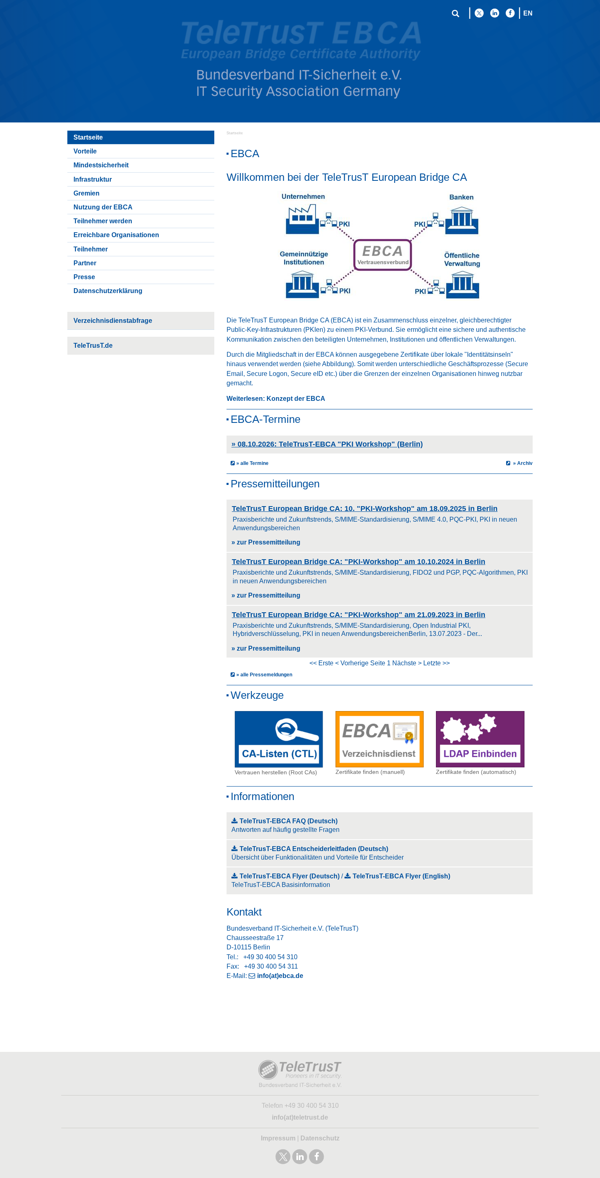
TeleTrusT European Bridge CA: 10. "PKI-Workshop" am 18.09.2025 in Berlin (365, 509)
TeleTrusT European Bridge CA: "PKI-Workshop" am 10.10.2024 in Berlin (358, 562)
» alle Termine (252, 463)
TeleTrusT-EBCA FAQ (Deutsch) (289, 821)
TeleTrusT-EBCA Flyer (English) (401, 876)
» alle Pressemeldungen (264, 675)
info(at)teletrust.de (300, 1117)
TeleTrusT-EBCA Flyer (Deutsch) (290, 876)
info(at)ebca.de (280, 975)
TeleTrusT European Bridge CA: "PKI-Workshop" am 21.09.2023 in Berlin (358, 615)
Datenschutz (320, 1138)
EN (528, 13)
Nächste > (407, 663)
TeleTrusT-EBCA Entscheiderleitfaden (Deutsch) (314, 848)
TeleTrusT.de (93, 345)
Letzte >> (436, 663)
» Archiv (522, 463)
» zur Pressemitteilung (265, 542)
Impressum (278, 1138)
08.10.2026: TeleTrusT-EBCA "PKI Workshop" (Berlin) (327, 444)
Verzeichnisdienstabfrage (112, 320)
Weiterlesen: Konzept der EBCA (276, 398)
